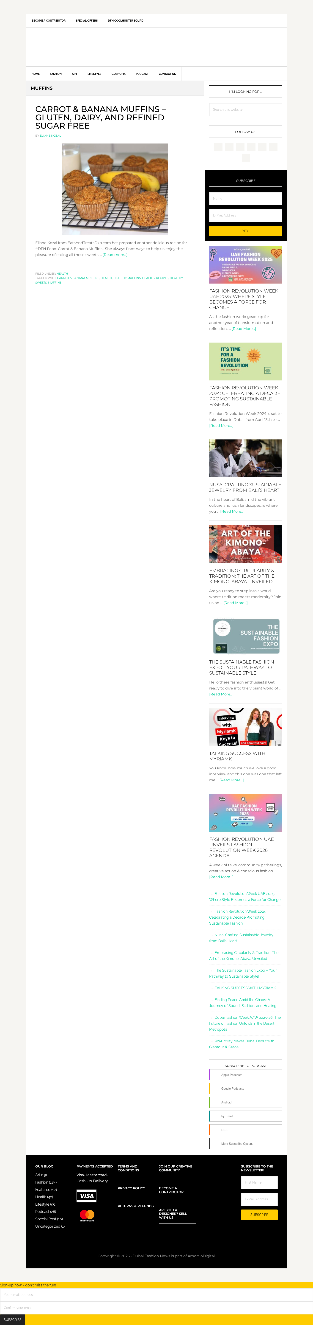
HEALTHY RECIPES (155, 278)
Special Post (45, 1219)
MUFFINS (54, 282)
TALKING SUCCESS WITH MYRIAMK (245, 988)
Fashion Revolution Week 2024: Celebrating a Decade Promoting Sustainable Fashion (244, 396)
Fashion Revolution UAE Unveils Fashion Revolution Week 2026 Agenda (241, 847)
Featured (42, 1189)
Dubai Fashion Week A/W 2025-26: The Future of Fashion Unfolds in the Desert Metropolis (245, 1023)
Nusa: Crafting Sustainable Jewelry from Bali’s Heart (245, 487)
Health (62, 273)
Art (37, 1175)
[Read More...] (244, 328)
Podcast (42, 1212)
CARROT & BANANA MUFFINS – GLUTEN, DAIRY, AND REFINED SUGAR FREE (100, 117)
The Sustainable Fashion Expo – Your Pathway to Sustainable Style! (241, 667)
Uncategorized (47, 1226)
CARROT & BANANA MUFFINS (78, 278)
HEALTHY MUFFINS (127, 278)
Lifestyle (42, 1204)
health (106, 278)
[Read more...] (115, 255)
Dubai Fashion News (156, 47)
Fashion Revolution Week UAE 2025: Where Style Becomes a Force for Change (243, 299)
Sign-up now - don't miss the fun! (28, 1285)
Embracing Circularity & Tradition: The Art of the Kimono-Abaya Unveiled (242, 576)
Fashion (41, 1182)
